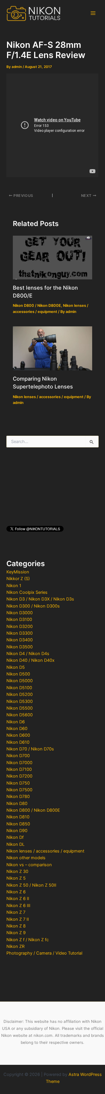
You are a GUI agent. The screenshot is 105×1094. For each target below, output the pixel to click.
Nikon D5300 (19, 701)
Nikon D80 (16, 803)
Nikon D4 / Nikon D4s (27, 653)
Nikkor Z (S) (18, 578)
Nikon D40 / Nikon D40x (30, 660)
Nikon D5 (15, 667)
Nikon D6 (15, 721)
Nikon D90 (16, 830)
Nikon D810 (17, 817)
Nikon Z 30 (17, 871)
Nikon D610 (17, 742)
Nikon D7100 (19, 769)
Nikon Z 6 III (18, 905)
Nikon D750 (18, 783)
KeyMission (17, 572)
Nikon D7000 (19, 762)
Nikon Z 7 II (17, 919)
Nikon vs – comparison (29, 864)
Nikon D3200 (19, 626)
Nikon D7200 (19, 776)
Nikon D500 (18, 674)
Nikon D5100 (19, 687)
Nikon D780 (18, 796)
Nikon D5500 (19, 708)
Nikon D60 (16, 728)
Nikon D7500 (19, 789)
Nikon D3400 (19, 640)
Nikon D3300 (19, 633)
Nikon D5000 (19, 680)
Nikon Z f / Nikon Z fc (27, 939)
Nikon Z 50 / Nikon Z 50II (31, 885)
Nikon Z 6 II (17, 898)
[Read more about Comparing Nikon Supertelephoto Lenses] (52, 348)
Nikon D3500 (19, 647)
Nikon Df (15, 837)
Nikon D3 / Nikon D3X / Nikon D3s (40, 599)
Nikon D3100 (19, 619)
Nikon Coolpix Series (27, 592)
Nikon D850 (18, 824)
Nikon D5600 (19, 714)
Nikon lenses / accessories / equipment (45, 851)
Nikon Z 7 (15, 912)
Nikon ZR (15, 946)
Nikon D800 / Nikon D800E (33, 810)
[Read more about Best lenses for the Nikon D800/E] (52, 257)
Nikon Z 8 (16, 926)
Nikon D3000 (19, 612)
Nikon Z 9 (16, 932)
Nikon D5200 (19, 694)
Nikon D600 (18, 735)
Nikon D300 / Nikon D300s (33, 606)
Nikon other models (26, 857)
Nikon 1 (13, 585)
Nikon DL (15, 844)
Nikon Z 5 (16, 878)
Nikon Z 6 (16, 892)
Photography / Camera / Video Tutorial (44, 953)
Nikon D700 (18, 755)
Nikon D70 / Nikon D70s (30, 749)
